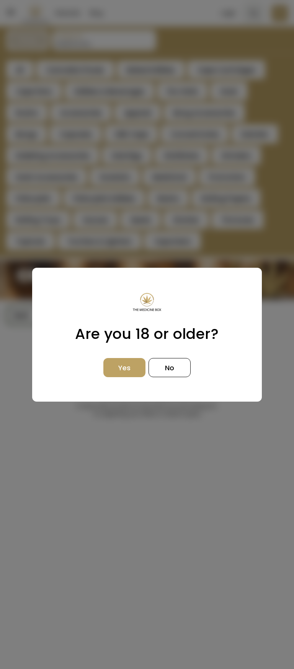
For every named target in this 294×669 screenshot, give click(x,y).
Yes (124, 368)
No (169, 368)
